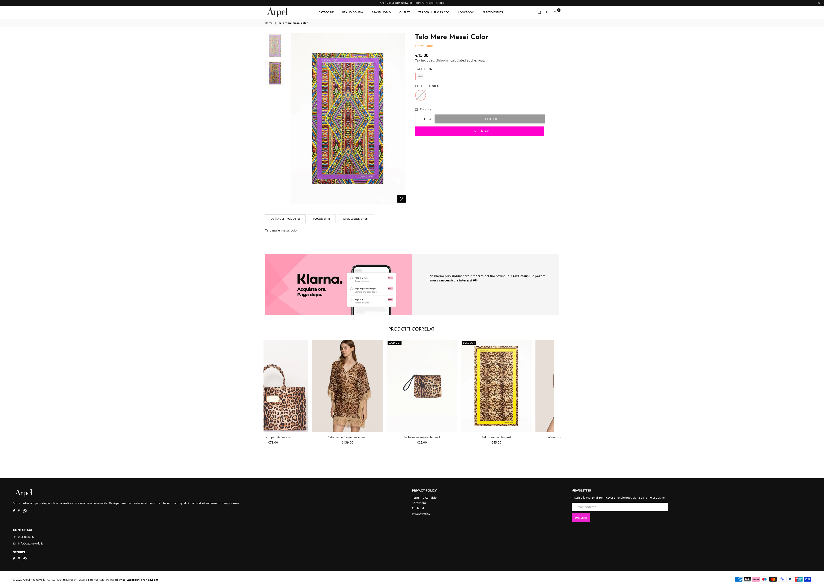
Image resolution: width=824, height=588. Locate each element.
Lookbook (466, 12)
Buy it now (480, 131)
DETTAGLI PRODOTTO (285, 219)
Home (269, 23)
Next (405, 119)
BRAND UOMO (381, 12)
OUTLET (404, 12)
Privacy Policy (421, 514)
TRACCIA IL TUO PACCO (434, 12)
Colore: (427, 86)
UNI (420, 76)
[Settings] (547, 12)
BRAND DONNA (352, 12)
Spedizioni (419, 503)
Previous (290, 119)
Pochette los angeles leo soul (375, 437)
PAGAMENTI (321, 219)
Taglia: (424, 69)
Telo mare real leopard (449, 437)
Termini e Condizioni (425, 497)
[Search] (540, 12)
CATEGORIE (326, 12)
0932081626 (26, 537)
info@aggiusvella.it (30, 543)
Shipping (443, 60)
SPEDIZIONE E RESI (355, 219)
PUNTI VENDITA (492, 12)
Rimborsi (418, 508)
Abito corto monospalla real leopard (524, 437)
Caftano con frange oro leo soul (300, 437)
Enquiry (425, 109)
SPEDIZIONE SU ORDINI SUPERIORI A (412, 3)
